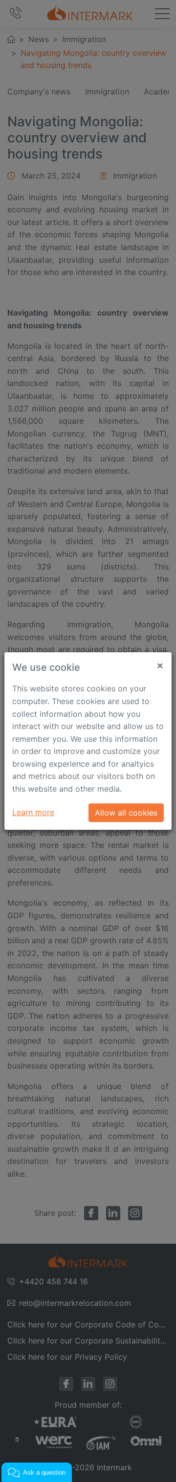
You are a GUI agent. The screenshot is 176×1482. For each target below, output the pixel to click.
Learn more (33, 812)
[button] (36, 1472)
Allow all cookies (126, 813)
